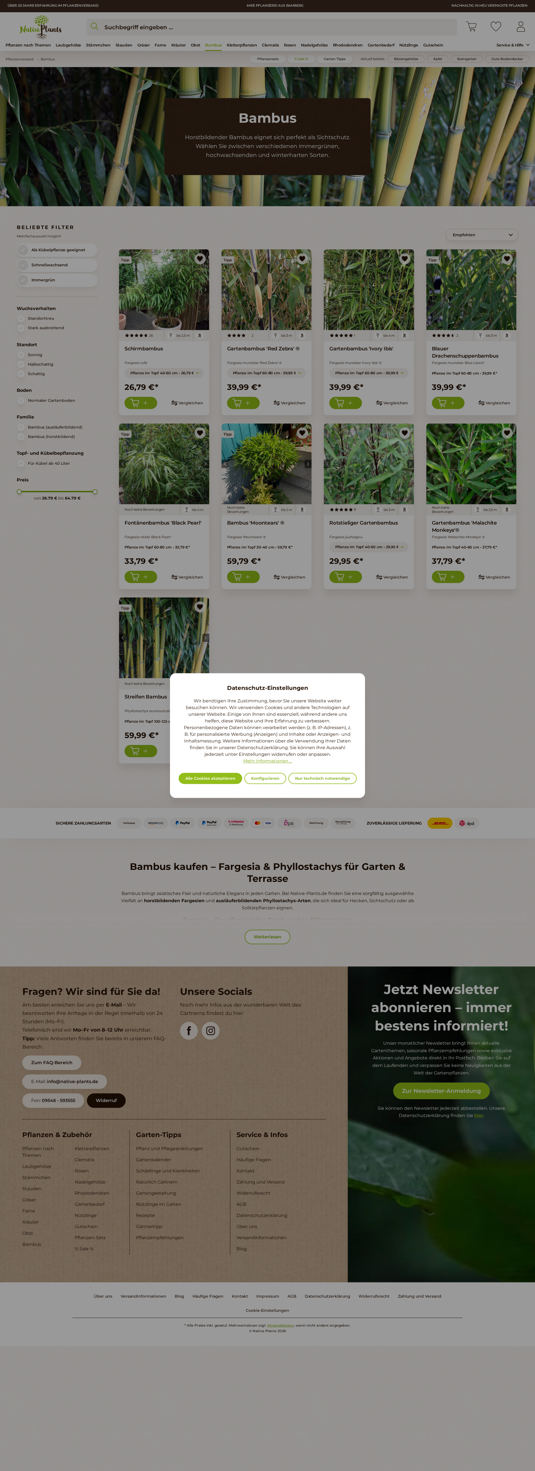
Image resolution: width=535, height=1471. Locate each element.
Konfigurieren (265, 778)
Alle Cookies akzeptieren (210, 778)
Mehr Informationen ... (267, 761)
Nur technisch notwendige (322, 778)
